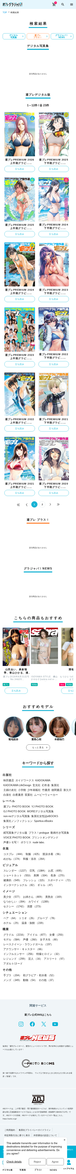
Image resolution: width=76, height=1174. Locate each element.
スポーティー (60, 880)
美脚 (41, 875)
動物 (30, 980)
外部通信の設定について (45, 1135)
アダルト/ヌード (13, 963)
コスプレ (13, 854)
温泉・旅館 (33, 922)
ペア (10, 918)
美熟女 (54, 896)
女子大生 (49, 939)
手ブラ (12, 975)
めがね (12, 858)
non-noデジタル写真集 (16, 816)
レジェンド (15, 958)
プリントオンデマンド (45, 837)
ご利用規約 (9, 1130)
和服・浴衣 (34, 858)
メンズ (12, 980)
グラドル (14, 934)
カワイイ (39, 901)
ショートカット (17, 875)
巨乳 (38, 870)
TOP (5, 12)
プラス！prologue (39, 832)
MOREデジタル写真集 (40, 811)
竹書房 (46, 789)
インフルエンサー (19, 953)
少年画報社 (34, 789)
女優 (57, 934)
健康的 (12, 880)
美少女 (12, 896)
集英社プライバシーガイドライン (35, 1130)
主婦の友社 (10, 789)
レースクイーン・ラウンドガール (28, 944)
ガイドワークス (24, 780)
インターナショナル (19, 885)
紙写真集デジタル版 (15, 832)
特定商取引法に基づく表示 (17, 1135)
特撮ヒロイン (48, 953)
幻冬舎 (46, 785)
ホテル (11, 922)
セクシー (14, 906)
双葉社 (29, 794)
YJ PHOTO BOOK (42, 806)
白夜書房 (18, 794)
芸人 (35, 958)
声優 (31, 939)
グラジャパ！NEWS (61, 36)
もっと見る (38, 747)
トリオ (27, 918)
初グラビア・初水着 (39, 975)
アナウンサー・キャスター (23, 949)
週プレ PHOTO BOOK (16, 806)
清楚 (35, 906)
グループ (47, 918)
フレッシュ (34, 880)
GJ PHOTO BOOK (14, 811)
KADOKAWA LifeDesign (17, 785)
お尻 (56, 870)
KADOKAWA (42, 780)
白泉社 (7, 794)
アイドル (37, 934)
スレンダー (15, 870)
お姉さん (33, 896)
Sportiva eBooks (43, 820)
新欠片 (67, 789)
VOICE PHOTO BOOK (16, 837)
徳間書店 (56, 789)
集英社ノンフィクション (18, 820)
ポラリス (26, 842)
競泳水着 (52, 854)
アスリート (55, 958)
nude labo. (39, 842)
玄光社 (36, 785)
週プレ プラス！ (37, 36)
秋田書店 (8, 780)
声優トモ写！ (11, 842)
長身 (58, 875)
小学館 (22, 789)
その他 (47, 980)
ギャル (45, 885)
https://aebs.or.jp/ (10, 1119)
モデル (12, 939)
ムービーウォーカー (46, 794)
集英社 (55, 785)
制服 (33, 854)
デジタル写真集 (13, 36)
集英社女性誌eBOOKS (44, 816)
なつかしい (15, 901)
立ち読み (19, 169)
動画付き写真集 (60, 832)
